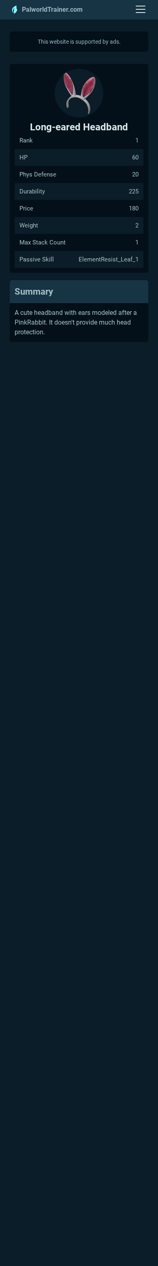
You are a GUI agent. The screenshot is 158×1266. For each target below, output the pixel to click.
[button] (140, 9)
